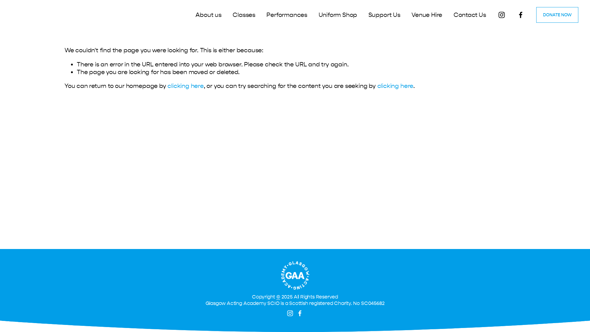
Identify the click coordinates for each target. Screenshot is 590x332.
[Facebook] (521, 15)
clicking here (185, 85)
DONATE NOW (557, 15)
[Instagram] (501, 15)
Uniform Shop (338, 14)
